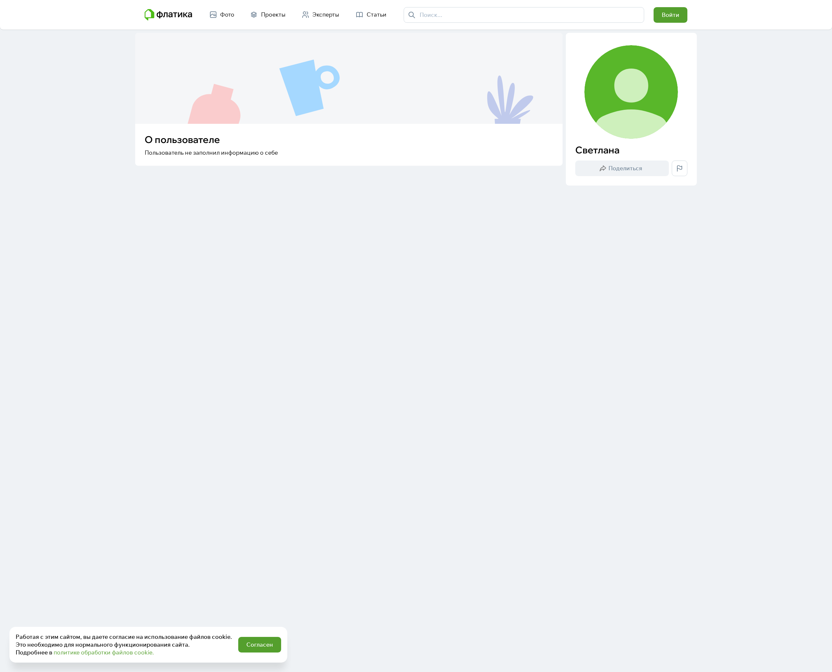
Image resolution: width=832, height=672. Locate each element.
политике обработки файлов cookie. (104, 652)
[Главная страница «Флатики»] (168, 14)
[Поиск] (412, 14)
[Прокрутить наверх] (818, 658)
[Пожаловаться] (679, 168)
